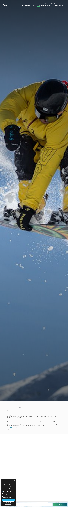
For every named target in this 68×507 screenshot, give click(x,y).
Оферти (22, 5)
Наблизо (51, 5)
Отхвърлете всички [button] (8, 502)
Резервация (60, 504)
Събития (42, 5)
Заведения (27, 5)
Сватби (46, 5)
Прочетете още (8, 489)
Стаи (19, 5)
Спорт (38, 5)
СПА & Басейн (33, 5)
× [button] (14, 480)
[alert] (8, 492)
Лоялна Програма (57, 5)
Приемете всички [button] (8, 499)
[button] (8, 504)
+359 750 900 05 (52, 3)
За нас (63, 5)
